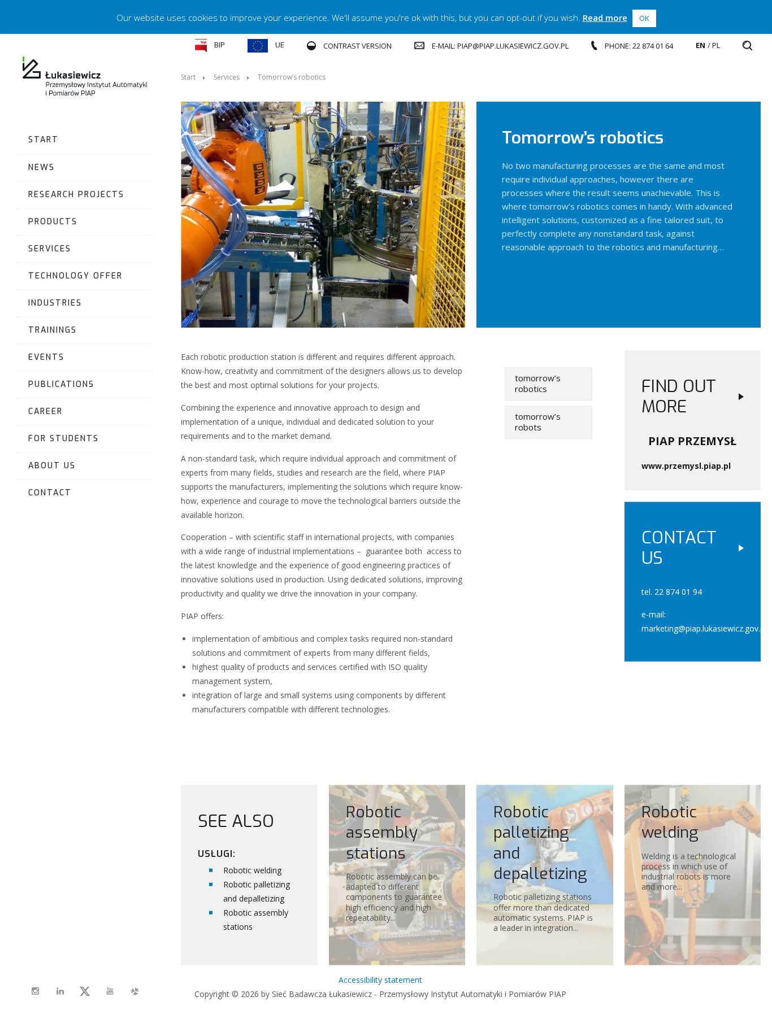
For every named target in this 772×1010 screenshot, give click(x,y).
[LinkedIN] (59, 991)
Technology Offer (75, 276)
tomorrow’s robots (538, 422)
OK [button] (644, 18)
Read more (605, 17)
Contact (50, 492)
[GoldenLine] (134, 991)
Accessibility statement (380, 979)
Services (49, 248)
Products (52, 221)
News (41, 167)
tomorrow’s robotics (538, 383)
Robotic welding (252, 869)
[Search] (747, 46)
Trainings (52, 330)
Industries (55, 303)
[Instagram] (35, 991)
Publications (61, 384)
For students (63, 438)
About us (52, 465)
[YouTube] (109, 991)
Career (45, 411)
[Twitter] (84, 991)
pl (716, 45)
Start (43, 139)
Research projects (76, 194)
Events (46, 357)
